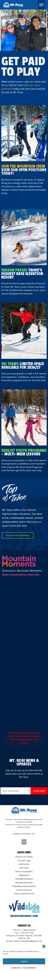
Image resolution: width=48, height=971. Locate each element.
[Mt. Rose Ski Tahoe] (13, 4)
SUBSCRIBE (39, 790)
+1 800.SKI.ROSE (28, 930)
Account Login (24, 860)
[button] (44, 946)
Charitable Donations (24, 879)
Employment (24, 875)
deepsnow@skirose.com (31, 941)
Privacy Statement (29, 967)
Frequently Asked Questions (24, 886)
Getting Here (24, 864)
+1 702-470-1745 (26, 932)
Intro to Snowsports (24, 871)
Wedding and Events (24, 882)
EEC (33, 834)
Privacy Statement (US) (24, 893)
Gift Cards (24, 868)
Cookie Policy (16, 967)
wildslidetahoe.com (24, 916)
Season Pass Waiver (24, 856)
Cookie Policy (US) (24, 890)
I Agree (24, 961)
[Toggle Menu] (41, 4)
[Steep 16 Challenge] (24, 237)
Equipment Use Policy (21, 834)
